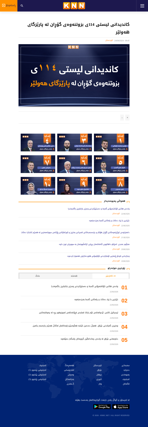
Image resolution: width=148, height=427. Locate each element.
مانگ (37, 276)
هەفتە (74, 276)
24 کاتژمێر (110, 276)
